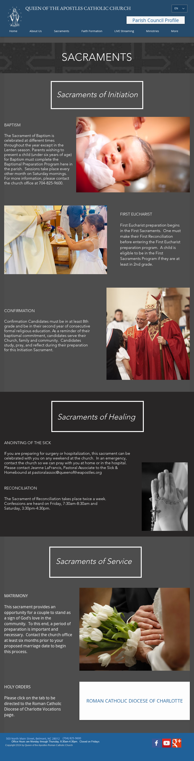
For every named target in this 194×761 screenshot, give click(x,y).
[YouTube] (166, 743)
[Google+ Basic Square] (176, 743)
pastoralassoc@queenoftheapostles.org (67, 472)
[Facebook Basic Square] (156, 743)
